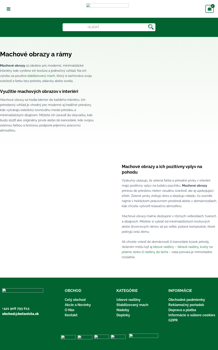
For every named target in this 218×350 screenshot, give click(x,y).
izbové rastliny (163, 247)
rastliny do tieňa (156, 252)
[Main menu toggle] (8, 8)
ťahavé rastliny (188, 247)
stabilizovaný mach (41, 76)
